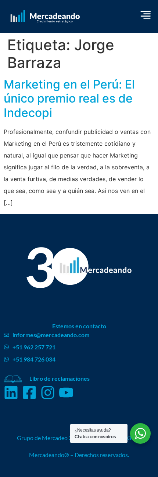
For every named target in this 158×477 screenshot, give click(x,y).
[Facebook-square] (29, 392)
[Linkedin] (11, 392)
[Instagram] (47, 392)
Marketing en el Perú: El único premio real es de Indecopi (69, 98)
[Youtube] (66, 392)
